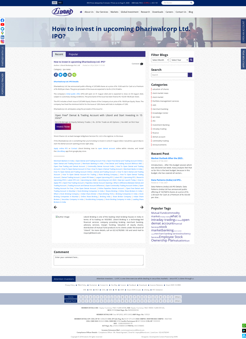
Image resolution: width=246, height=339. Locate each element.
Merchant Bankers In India (64, 161)
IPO (153, 121)
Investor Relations (156, 285)
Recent (59, 54)
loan (187, 240)
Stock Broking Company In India (118, 199)
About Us (89, 11)
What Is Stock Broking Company (66, 194)
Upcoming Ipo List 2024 (107, 180)
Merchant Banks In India (133, 169)
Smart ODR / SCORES (173, 285)
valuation (180, 240)
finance (155, 133)
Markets (114, 11)
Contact (74, 148)
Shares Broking (111, 191)
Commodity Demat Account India (101, 166)
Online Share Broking (89, 196)
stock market (157, 97)
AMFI (122, 290)
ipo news (156, 117)
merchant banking (160, 109)
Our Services (102, 11)
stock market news (160, 93)
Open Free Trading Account (73, 183)
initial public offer (73, 94)
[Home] (81, 11)
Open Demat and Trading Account (67, 163)
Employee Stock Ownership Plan (167, 238)
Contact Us (181, 11)
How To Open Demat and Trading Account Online (73, 172)
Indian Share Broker (88, 194)
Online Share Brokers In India (130, 191)
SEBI (110, 290)
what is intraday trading (166, 218)
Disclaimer (93, 285)
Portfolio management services (165, 101)
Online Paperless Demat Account (111, 188)
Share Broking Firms (106, 194)
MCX (97, 290)
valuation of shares (160, 89)
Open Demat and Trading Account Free (90, 161)
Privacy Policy (70, 285)
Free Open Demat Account (85, 188)
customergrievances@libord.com (132, 330)
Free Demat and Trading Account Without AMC (123, 163)
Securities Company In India (72, 199)
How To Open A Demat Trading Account (107, 169)
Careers (169, 11)
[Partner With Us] (2, 56)
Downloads (157, 11)
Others (178, 297)
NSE (90, 290)
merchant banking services (167, 233)
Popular (73, 54)
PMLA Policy (82, 285)
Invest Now (63, 126)
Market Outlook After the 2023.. (167, 158)
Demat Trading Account (71, 177)
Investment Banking (161, 125)
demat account (158, 137)
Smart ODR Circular (134, 290)
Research (145, 11)
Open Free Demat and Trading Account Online (124, 161)
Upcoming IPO (129, 177)
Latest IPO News (87, 177)
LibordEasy (61, 151)
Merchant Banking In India (93, 163)
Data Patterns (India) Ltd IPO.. (166, 180)
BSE (84, 290)
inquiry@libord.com (142, 332)
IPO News (178, 220)
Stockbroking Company (94, 199)
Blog (191, 11)
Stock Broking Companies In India (90, 191)
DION (176, 337)
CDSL (104, 290)
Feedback (132, 285)
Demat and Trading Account (105, 172)
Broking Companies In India (126, 194)
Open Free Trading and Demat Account (69, 166)
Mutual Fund (158, 213)
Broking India (105, 196)
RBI (116, 290)
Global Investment (130, 11)
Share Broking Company (108, 174)
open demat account (106, 148)
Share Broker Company (122, 196)
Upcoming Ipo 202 (88, 180)
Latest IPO (118, 177)
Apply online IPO (61, 148)
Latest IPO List (73, 180)
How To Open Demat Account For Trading (79, 174)
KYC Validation (157, 290)
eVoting (146, 290)
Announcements (159, 145)
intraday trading (159, 129)
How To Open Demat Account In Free (76, 169)
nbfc (154, 105)
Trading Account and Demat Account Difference (86, 185)
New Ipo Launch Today (127, 180)
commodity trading (160, 141)
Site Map (114, 285)
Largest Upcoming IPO (104, 177)
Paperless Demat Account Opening (98, 183)
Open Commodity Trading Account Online (122, 185)
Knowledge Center (160, 113)
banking (168, 230)
